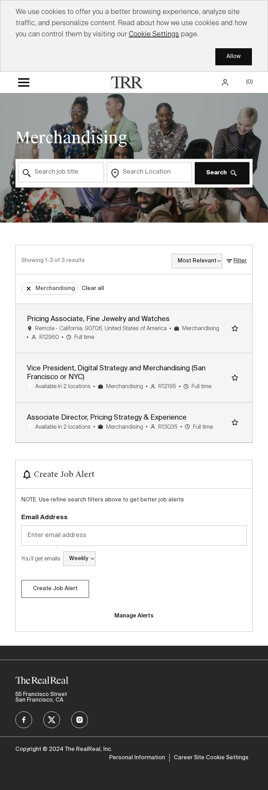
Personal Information (137, 758)
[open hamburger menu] (23, 82)
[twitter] (51, 719)
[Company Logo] (127, 82)
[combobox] (61, 172)
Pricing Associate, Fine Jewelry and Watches (98, 319)
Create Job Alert (55, 589)
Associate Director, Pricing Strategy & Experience (107, 417)
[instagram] (79, 719)
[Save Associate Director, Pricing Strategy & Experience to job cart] (236, 422)
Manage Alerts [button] (134, 616)
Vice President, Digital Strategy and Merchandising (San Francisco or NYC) (116, 373)
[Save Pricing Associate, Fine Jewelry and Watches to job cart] (236, 328)
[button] (226, 82)
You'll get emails (40, 558)
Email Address (44, 517)
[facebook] (23, 719)
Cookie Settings (154, 33)
